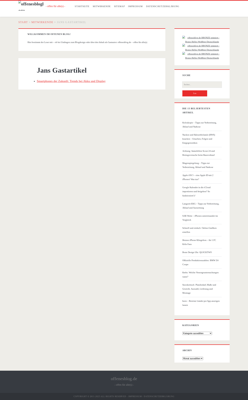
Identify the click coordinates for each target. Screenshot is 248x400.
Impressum (135, 6)
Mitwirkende (102, 6)
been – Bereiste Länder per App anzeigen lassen (201, 303)
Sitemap (119, 6)
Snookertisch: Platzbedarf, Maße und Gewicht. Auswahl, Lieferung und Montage (199, 289)
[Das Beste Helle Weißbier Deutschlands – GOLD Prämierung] (202, 41)
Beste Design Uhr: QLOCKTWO (197, 252)
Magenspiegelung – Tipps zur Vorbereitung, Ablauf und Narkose (197, 165)
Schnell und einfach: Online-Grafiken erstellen (199, 230)
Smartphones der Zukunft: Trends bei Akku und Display (71, 81)
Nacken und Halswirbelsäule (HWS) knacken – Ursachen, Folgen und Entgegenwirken (198, 139)
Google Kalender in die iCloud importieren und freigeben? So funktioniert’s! (196, 191)
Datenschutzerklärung (162, 6)
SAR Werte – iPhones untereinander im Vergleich (200, 218)
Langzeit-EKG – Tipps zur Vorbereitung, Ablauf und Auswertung (200, 205)
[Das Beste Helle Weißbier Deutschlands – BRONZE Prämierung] (202, 58)
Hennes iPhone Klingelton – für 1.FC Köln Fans (199, 242)
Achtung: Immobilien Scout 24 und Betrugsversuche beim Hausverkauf (198, 153)
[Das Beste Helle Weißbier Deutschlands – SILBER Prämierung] (202, 50)
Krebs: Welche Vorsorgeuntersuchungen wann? (200, 274)
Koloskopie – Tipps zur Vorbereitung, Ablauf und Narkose (199, 124)
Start (23, 22)
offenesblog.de (124, 378)
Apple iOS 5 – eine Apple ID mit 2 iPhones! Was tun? (197, 177)
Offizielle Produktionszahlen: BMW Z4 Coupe (200, 262)
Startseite (82, 6)
